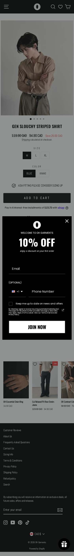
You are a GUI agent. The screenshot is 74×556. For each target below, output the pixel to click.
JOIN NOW (37, 326)
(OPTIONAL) (15, 282)
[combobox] (17, 291)
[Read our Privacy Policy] (63, 310)
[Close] (67, 221)
